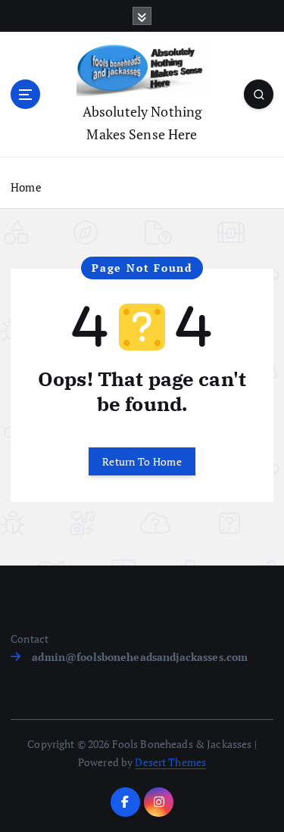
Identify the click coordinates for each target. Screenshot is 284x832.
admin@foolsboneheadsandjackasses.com (140, 657)
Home (26, 187)
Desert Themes (170, 762)
